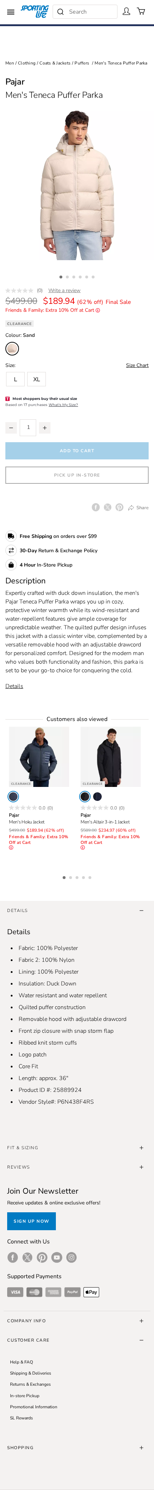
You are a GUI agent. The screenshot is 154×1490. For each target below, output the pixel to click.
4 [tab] (84, 876)
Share (142, 508)
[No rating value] (21, 290)
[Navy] (13, 796)
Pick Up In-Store (77, 475)
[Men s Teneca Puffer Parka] (77, 183)
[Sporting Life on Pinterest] (42, 1257)
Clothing (26, 63)
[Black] (85, 796)
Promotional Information (33, 1407)
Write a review (64, 290)
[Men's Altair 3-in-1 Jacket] (111, 757)
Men (9, 63)
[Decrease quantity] (11, 428)
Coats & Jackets (55, 63)
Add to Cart (77, 451)
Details (14, 686)
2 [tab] (71, 876)
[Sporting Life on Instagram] (71, 1257)
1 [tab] (65, 876)
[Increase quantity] (44, 428)
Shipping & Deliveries (30, 1373)
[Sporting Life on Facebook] (12, 1257)
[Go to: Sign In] (126, 11)
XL (36, 379)
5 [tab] (90, 876)
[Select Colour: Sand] (12, 348)
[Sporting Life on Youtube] (56, 1257)
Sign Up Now (31, 1221)
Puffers (81, 63)
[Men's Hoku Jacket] (39, 757)
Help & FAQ (21, 1362)
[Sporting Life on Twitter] (27, 1257)
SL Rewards (21, 1418)
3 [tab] (78, 876)
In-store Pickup (24, 1396)
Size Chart (137, 365)
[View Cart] (141, 11)
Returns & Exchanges (30, 1384)
